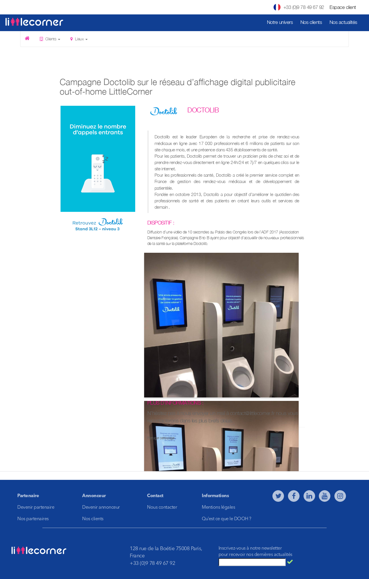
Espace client (343, 7)
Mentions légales (218, 507)
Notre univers (280, 22)
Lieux (79, 38)
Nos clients (311, 22)
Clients (50, 38)
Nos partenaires (33, 519)
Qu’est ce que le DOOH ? (226, 519)
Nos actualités (343, 22)
